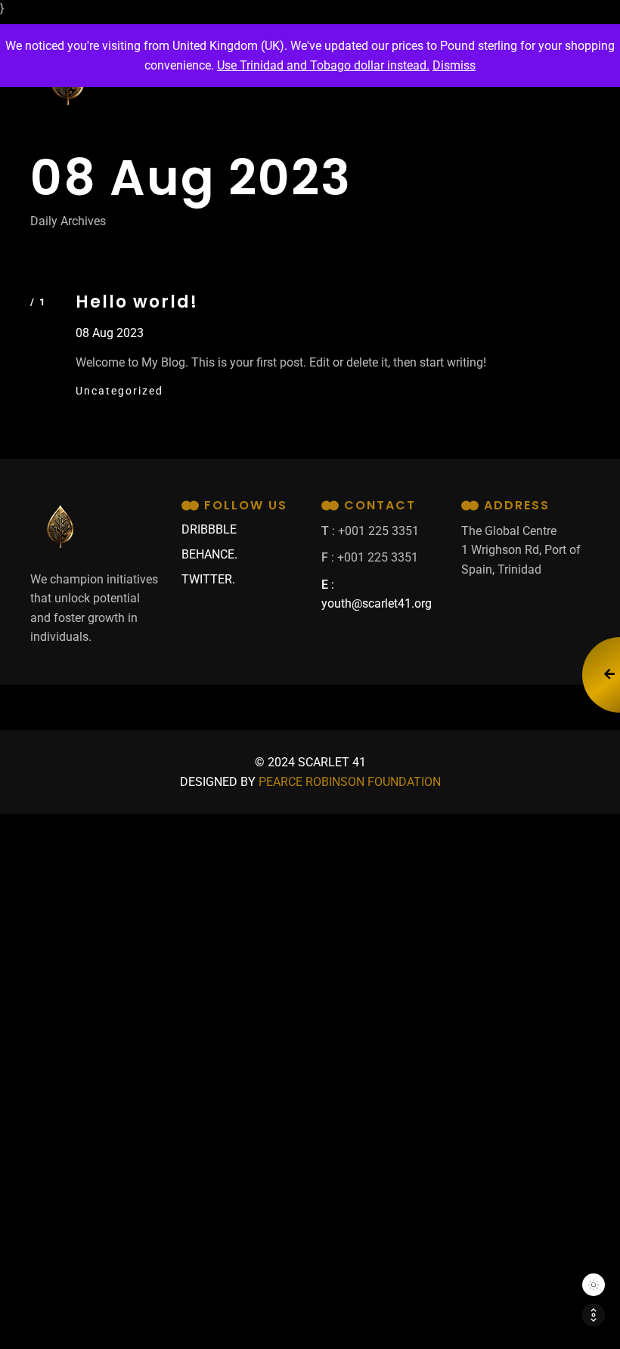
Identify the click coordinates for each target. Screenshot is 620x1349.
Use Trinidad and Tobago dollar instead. (323, 65)
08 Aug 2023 (110, 333)
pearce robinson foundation (350, 782)
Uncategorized (119, 391)
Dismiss (454, 65)
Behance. (209, 554)
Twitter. (208, 579)
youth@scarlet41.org (376, 603)
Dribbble (209, 529)
